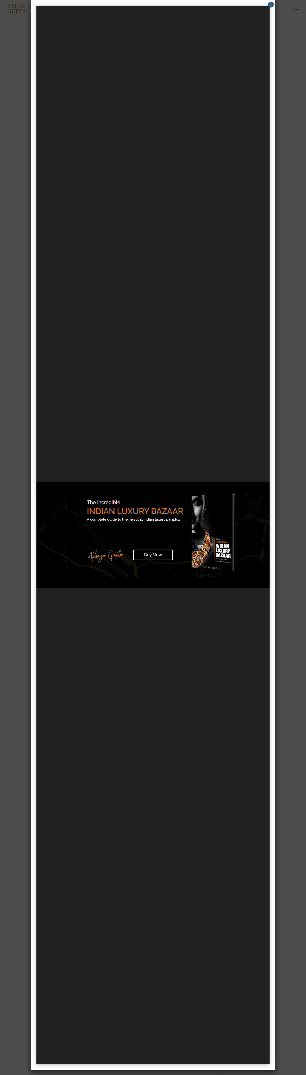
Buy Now (153, 554)
